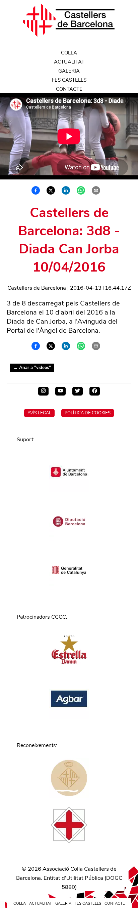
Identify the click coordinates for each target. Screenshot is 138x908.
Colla (69, 52)
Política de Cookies (88, 413)
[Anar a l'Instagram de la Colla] (43, 391)
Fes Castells (69, 80)
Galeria (69, 71)
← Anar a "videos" (32, 368)
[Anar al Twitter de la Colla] (77, 391)
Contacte (69, 89)
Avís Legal (39, 413)
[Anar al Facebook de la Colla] (94, 391)
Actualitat (69, 61)
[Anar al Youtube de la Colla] (60, 391)
